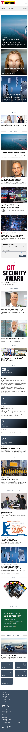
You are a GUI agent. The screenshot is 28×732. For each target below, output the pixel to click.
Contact (4, 712)
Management (6, 67)
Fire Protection (9, 510)
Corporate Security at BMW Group (9, 656)
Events (14, 365)
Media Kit (5, 716)
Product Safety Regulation (11, 722)
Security (5, 37)
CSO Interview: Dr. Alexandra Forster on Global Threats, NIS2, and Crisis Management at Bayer (13, 69)
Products (14, 346)
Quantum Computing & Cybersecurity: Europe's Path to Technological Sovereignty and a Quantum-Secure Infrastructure (12, 235)
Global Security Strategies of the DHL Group (12, 309)
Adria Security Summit (7, 408)
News (14, 113)
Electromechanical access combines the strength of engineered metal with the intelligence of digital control (11, 96)
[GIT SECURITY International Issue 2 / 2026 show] (19, 590)
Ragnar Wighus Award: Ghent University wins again (8, 513)
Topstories (5, 151)
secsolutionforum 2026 (7, 431)
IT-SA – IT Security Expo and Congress (10, 448)
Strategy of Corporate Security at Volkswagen (12, 338)
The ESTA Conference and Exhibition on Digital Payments (9, 540)
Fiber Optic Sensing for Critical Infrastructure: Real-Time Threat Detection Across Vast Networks (11, 41)
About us (5, 714)
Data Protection (7, 719)
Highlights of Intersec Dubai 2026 (9, 479)
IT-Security (13, 232)
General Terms (6, 720)
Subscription (6, 711)
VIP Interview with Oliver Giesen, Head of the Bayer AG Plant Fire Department (11, 180)
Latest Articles (14, 131)
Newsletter (5, 709)
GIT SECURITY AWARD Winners (9, 282)
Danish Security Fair (6, 378)
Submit (22, 255)
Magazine (14, 577)
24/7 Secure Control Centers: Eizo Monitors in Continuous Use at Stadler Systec (12, 206)
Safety (4, 701)
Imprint (4, 717)
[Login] (23, 3)
